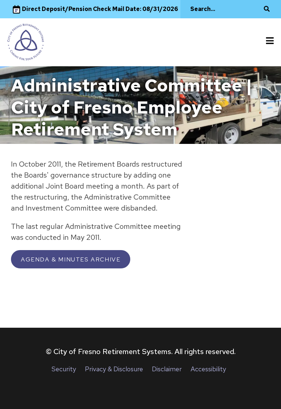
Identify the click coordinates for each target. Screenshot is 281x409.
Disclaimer (167, 369)
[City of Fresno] (25, 42)
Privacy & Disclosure (114, 369)
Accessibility (208, 369)
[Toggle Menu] (270, 41)
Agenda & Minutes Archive (70, 259)
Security (64, 369)
